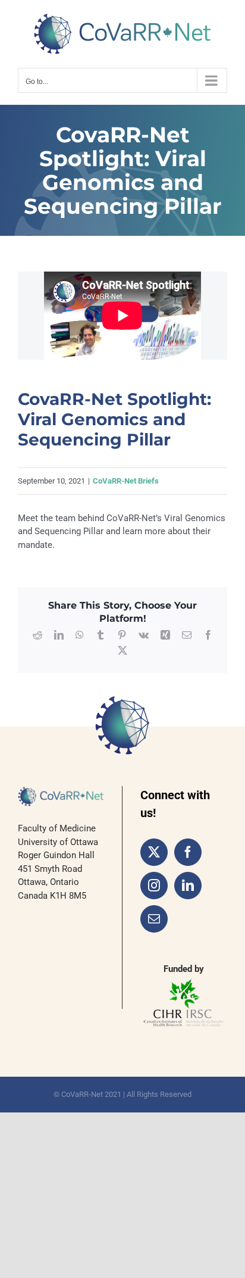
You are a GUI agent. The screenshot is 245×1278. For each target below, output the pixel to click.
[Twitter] (154, 852)
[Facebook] (188, 852)
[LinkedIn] (188, 885)
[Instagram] (154, 885)
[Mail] (154, 919)
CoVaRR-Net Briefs (126, 480)
